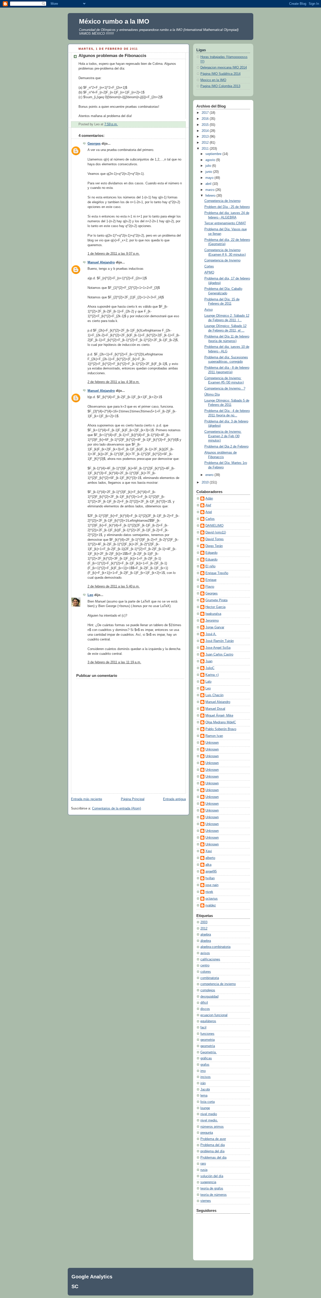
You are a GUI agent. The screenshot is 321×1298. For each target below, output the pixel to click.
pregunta (206, 1132)
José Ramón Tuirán (219, 641)
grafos (204, 1064)
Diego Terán (214, 546)
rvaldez (210, 905)
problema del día (212, 1151)
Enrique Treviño (216, 573)
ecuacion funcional (213, 1015)
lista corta (207, 1102)
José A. (210, 634)
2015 (206, 125)
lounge (205, 1108)
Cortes (209, 266)
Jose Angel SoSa (217, 648)
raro (203, 1163)
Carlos (210, 519)
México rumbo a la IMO (114, 21)
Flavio (209, 586)
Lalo (208, 681)
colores (205, 972)
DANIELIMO (214, 525)
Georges (94, 143)
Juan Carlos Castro (219, 654)
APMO (209, 272)
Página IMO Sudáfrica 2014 (220, 74)
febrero (210, 195)
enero (209, 475)
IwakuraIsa (213, 614)
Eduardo (211, 559)
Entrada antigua (174, 799)
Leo (90, 595)
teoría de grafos (211, 1188)
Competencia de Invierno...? (224, 388)
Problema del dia (212, 1145)
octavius (211, 898)
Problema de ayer (213, 1139)
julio (208, 166)
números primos (212, 1126)
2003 (203, 922)
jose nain (211, 885)
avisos (205, 953)
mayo (209, 178)
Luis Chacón (214, 695)
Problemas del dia (213, 1157)
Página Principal (132, 799)
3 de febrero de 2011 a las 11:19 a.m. (114, 662)
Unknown (212, 742)
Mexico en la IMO (213, 80)
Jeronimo (212, 620)
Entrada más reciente (86, 799)
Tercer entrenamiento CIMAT (225, 223)
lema (203, 1095)
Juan (208, 661)
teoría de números (213, 1195)
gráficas (206, 1058)
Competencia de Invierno (222, 201)
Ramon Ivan (214, 736)
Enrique (210, 580)
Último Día (212, 394)
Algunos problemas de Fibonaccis (112, 55)
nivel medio (208, 1114)
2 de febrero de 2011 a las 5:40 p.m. (114, 586)
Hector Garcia (215, 607)
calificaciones (210, 959)
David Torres (214, 539)
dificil (204, 1002)
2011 (206, 148)
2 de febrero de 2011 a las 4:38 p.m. (114, 382)
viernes (205, 1201)
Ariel (208, 512)
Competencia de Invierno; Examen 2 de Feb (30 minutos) (223, 436)
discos (205, 1009)
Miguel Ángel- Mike (219, 715)
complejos (207, 990)
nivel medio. (209, 1120)
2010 (206, 482)
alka (208, 865)
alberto (210, 858)
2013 (206, 136)
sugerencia (208, 1182)
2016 (206, 119)
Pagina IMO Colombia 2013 (220, 86)
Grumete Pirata (216, 600)
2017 (206, 113)
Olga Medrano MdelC (220, 722)
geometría (207, 1046)
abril (208, 184)
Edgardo (211, 553)
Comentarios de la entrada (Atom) (116, 808)
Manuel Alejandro (101, 262)
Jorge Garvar (214, 627)
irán (203, 1083)
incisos (205, 1077)
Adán (209, 498)
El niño (210, 566)
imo (203, 1071)
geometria (207, 1040)
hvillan (210, 878)
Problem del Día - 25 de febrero (227, 207)
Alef (208, 505)
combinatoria (209, 978)
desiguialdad (209, 996)
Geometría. (208, 1052)
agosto (210, 160)
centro (204, 965)
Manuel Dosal (215, 709)
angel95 (211, 871)
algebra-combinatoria (215, 947)
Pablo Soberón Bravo (220, 729)
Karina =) (212, 675)
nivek (209, 892)
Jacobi (205, 1089)
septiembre (213, 154)
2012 (206, 142)
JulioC (209, 668)
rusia (203, 1170)
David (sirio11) (215, 532)
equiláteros (208, 1021)
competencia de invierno (218, 984)
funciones (207, 1034)
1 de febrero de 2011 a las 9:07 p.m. (114, 253)
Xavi (208, 851)
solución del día (211, 1176)
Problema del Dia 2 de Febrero (226, 446)
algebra (205, 934)
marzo (210, 190)
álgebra (205, 941)
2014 (206, 131)
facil (203, 1027)
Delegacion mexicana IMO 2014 (223, 67)
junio (209, 172)
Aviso (208, 309)
